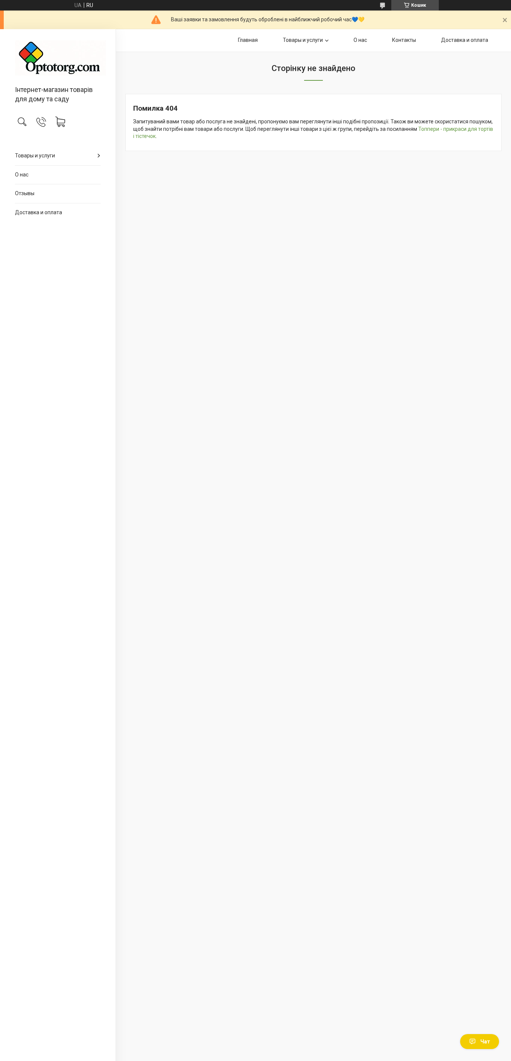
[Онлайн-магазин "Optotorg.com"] (58, 58)
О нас (21, 175)
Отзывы (24, 193)
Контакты (404, 40)
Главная (248, 40)
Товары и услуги (35, 156)
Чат (485, 1042)
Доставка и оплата (38, 212)
